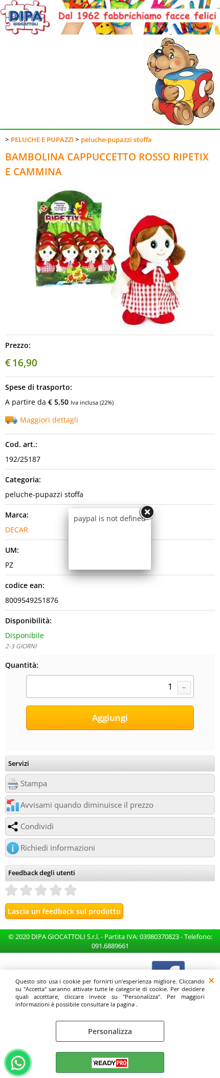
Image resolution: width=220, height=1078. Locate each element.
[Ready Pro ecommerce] (110, 1063)
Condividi (37, 826)
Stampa (33, 783)
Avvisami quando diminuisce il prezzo (86, 805)
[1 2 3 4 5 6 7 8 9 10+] (110, 687)
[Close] (147, 512)
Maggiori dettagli (49, 420)
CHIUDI (211, 980)
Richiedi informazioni (57, 847)
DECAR (16, 529)
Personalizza (110, 1031)
